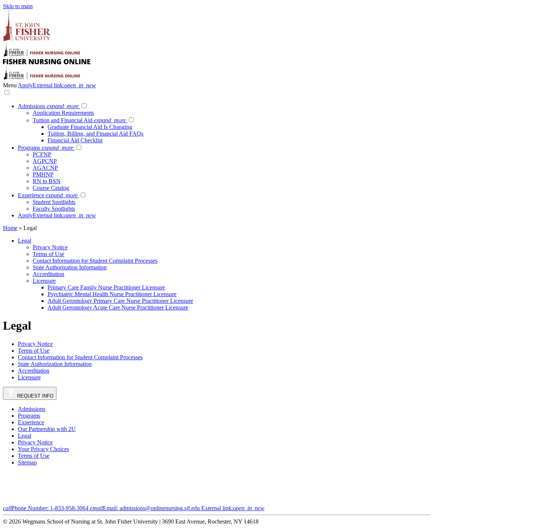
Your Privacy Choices (43, 449)
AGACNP (45, 168)
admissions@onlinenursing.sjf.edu (177, 508)
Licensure (44, 281)
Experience (48, 195)
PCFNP (42, 154)
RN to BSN (47, 181)
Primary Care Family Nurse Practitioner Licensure (106, 287)
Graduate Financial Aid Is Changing (90, 127)
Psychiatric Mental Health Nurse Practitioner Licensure (112, 294)
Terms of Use (48, 254)
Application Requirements (63, 113)
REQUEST (34, 396)
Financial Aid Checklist (75, 140)
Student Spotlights (54, 202)
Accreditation (48, 274)
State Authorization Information (70, 267)
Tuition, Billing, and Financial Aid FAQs (95, 133)
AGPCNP (45, 161)
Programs (46, 148)
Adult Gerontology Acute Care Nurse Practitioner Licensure (118, 307)
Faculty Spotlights (54, 208)
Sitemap (27, 462)
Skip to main (18, 6)
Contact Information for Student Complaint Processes (95, 260)
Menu (10, 85)
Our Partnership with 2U (47, 429)
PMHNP (43, 174)
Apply (57, 85)
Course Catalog (51, 188)
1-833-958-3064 (46, 508)
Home (10, 228)
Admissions (48, 106)
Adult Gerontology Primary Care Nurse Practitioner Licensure (120, 301)
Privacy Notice (50, 247)
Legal (24, 240)
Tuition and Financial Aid (79, 120)
